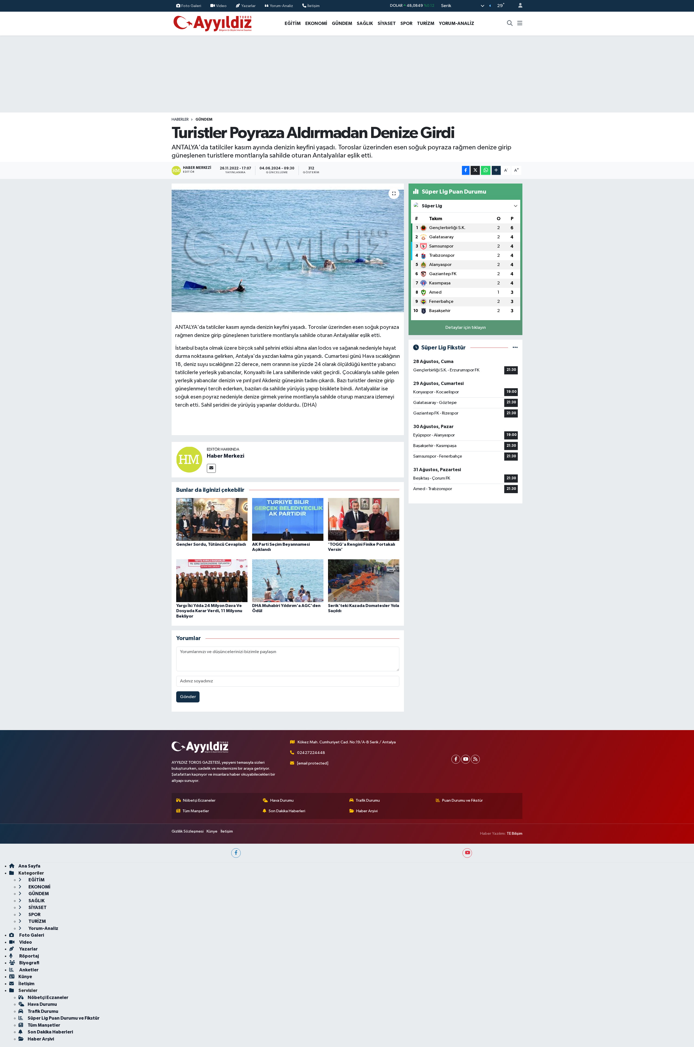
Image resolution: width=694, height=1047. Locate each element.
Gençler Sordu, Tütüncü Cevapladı (211, 544)
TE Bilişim (514, 833)
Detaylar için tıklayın (465, 327)
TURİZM (425, 23)
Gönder (188, 697)
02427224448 (311, 753)
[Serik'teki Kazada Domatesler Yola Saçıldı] (363, 580)
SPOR (406, 23)
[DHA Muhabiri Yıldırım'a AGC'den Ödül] (287, 580)
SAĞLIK (365, 23)
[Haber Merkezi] (189, 459)
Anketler (28, 970)
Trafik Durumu (368, 800)
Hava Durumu (282, 800)
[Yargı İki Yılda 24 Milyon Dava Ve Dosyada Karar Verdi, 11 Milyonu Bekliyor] (212, 580)
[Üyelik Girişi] (518, 6)
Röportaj (28, 956)
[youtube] (467, 853)
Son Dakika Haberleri (287, 811)
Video (221, 6)
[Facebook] (455, 759)
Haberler (180, 119)
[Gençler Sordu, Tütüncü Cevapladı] (212, 519)
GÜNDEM (342, 23)
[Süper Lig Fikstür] (515, 347)
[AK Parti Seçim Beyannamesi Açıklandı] (287, 519)
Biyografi (28, 963)
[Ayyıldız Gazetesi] (213, 23)
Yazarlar (248, 6)
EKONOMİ (316, 23)
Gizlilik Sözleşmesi (188, 831)
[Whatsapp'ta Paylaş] (485, 170)
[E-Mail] (211, 468)
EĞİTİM (293, 23)
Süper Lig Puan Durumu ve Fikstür (63, 1018)
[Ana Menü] (519, 23)
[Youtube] (465, 759)
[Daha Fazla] (496, 170)
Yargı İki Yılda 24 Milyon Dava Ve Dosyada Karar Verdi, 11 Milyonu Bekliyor (209, 610)
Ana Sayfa (29, 866)
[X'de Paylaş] (475, 170)
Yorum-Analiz (281, 6)
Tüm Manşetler (195, 811)
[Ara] (510, 23)
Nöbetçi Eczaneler (199, 800)
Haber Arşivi (367, 811)
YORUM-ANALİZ (456, 23)
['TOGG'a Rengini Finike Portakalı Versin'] (363, 519)
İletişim (313, 6)
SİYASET (387, 23)
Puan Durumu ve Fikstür (462, 800)
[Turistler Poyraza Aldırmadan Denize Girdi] (288, 252)
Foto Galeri (191, 6)
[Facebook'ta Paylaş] (466, 170)
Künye (212, 831)
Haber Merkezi (225, 456)
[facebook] (236, 853)
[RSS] (475, 759)
